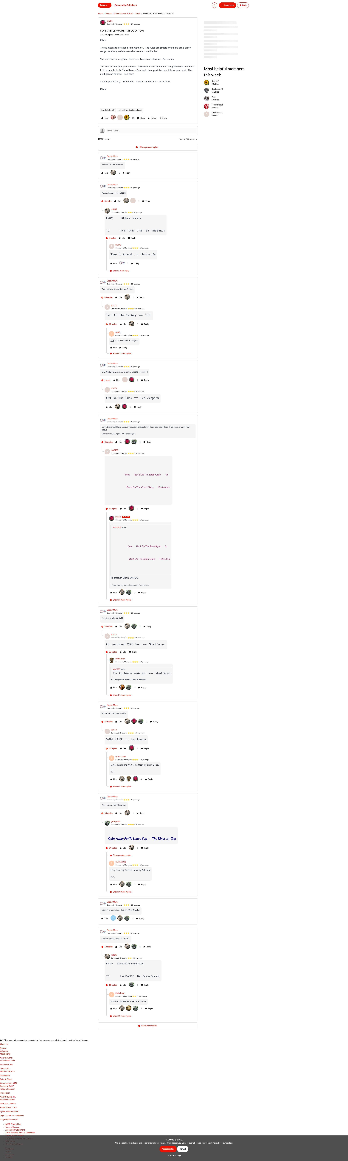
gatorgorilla (115, 822)
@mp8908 (117, 527)
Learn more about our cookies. (220, 1143)
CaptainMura (112, 156)
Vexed (214, 106)
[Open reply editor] (148, 130)
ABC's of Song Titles (212, 38)
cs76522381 (120, 757)
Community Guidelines (126, 5)
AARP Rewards (6, 1058)
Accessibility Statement (15, 1130)
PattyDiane (120, 659)
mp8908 (114, 450)
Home (100, 14)
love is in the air (107, 110)
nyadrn (110, 21)
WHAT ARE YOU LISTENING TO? (218, 54)
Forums (109, 14)
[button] (227, 5)
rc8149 (114, 209)
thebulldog (119, 993)
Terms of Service (12, 1127)
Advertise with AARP (8, 1083)
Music (138, 14)
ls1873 (118, 245)
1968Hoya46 (217, 122)
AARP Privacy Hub (13, 1124)
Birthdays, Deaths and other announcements (222, 46)
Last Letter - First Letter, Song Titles (218, 62)
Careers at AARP (7, 1086)
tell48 (117, 332)
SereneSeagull (217, 114)
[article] (148, 166)
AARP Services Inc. (8, 1097)
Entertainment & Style (123, 14)
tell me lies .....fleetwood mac (130, 110)
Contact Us (4, 1069)
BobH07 (215, 90)
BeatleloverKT (217, 98)
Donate (3, 1048)
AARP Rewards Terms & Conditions (20, 1133)
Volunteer (4, 1051)
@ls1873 (116, 669)
